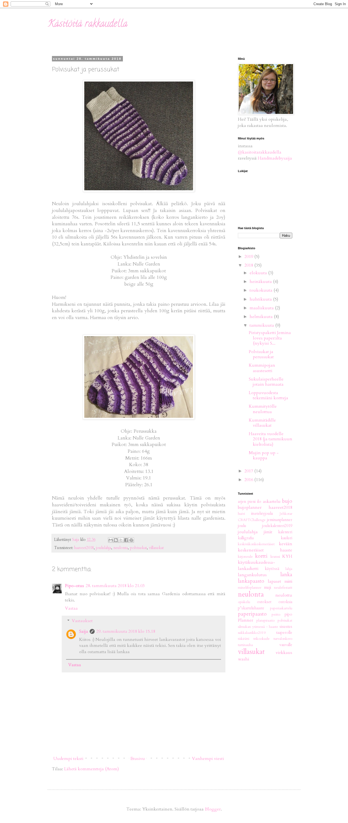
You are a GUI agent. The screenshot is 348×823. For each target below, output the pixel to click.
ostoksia (285, 601)
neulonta (120, 547)
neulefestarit (283, 587)
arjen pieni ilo (249, 501)
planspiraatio (265, 620)
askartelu (272, 501)
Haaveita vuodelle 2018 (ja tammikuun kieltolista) (270, 439)
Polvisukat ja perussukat (261, 354)
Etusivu (137, 759)
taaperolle (284, 632)
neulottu (283, 595)
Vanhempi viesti (208, 759)
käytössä (272, 568)
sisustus (285, 626)
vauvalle (285, 644)
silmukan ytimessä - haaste (258, 626)
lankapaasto (251, 581)
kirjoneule (245, 556)
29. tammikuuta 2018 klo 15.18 (125, 631)
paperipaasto (252, 614)
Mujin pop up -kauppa (264, 455)
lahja (288, 568)
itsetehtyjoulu (262, 513)
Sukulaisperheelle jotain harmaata (266, 381)
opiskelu (244, 602)
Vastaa (71, 608)
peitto (276, 614)
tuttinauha (245, 645)
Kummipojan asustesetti (262, 367)
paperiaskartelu (281, 608)
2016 (249, 480)
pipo (288, 614)
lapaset (274, 581)
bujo (287, 501)
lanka (286, 574)
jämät (268, 532)
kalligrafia (246, 538)
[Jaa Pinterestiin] (131, 540)
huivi (241, 513)
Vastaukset (82, 621)
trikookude (261, 638)
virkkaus (284, 653)
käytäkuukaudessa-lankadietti (256, 565)
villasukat (156, 547)
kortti (261, 556)
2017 (249, 471)
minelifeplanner (249, 587)
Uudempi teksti (68, 759)
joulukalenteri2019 (277, 525)
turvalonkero (283, 638)
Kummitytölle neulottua (263, 408)
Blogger (213, 809)
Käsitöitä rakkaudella (88, 24)
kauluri (286, 538)
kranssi (275, 556)
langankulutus (252, 575)
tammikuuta (262, 325)
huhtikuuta (261, 299)
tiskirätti (243, 638)
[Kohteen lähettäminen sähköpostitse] (110, 540)
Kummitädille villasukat (262, 422)
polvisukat (138, 547)
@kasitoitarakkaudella (259, 152)
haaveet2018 (84, 547)
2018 (249, 265)
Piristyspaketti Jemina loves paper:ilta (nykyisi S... (270, 338)
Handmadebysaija (275, 158)
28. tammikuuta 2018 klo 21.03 (115, 586)
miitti (288, 581)
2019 (249, 257)
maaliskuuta (262, 308)
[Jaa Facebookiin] (126, 540)
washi (243, 659)
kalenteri (285, 532)
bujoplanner (250, 507)
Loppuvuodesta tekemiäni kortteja (268, 395)
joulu (242, 525)
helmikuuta (262, 317)
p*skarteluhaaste (251, 608)
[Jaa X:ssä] (121, 540)
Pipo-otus (74, 586)
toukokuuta (262, 290)
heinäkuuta (261, 282)
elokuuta (259, 273)
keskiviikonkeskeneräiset (256, 544)
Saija (83, 631)
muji (267, 587)
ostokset (264, 601)
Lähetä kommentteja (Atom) (91, 769)
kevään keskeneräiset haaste (265, 547)
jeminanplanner (279, 519)
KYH (287, 556)
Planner (245, 620)
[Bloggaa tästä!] (116, 540)
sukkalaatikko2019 (252, 632)
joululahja (103, 547)
